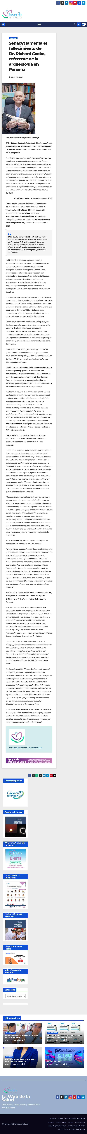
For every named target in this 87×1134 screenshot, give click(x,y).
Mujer (64, 1122)
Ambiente (51, 1122)
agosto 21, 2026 (56, 1040)
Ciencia (70, 1122)
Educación (9, 1057)
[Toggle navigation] (39, 24)
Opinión (60, 1129)
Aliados (60, 1118)
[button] (75, 24)
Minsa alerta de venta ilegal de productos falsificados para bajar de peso (63, 1036)
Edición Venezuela (78, 1129)
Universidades (80, 1122)
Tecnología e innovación (57, 1126)
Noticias (67, 1129)
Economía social (70, 1118)
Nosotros (53, 1118)
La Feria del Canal (54, 1061)
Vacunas (82, 1126)
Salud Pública (10, 1032)
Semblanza (13, 38)
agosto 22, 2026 (14, 1040)
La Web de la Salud (16, 1098)
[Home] (3, 24)
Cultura (50, 1059)
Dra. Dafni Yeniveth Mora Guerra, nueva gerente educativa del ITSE (20, 1060)
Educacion (81, 1118)
